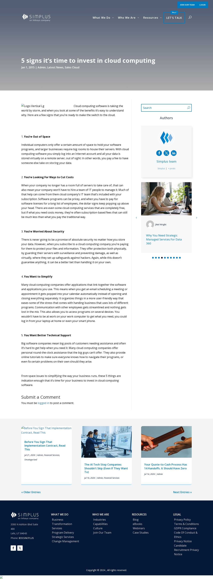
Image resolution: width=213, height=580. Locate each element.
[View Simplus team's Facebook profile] (159, 153)
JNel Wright (160, 224)
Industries (99, 519)
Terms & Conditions (186, 524)
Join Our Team (102, 532)
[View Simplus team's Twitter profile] (166, 153)
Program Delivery (63, 532)
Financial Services (51, 455)
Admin (42, 67)
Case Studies (141, 532)
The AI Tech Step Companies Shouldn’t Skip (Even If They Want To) (106, 468)
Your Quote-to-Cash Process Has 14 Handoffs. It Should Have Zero (165, 466)
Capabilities (100, 524)
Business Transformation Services (62, 524)
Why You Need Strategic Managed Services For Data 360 (164, 239)
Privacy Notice (183, 541)
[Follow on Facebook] (13, 548)
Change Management (65, 541)
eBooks (137, 524)
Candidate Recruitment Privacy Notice (186, 550)
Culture (98, 528)
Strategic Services (63, 537)
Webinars (139, 528)
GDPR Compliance (185, 528)
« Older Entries (31, 492)
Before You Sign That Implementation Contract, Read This (44, 445)
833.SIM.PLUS (26, 538)
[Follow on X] (20, 548)
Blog (136, 519)
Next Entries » (182, 492)
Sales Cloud (72, 67)
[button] (196, 217)
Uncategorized (30, 459)
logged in (43, 403)
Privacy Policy (182, 519)
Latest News (55, 67)
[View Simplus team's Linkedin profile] (174, 153)
